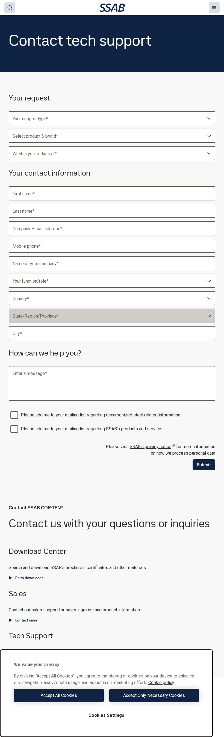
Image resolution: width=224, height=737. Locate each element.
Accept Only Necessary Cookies (154, 695)
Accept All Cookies (59, 695)
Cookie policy (161, 682)
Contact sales (26, 620)
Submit (204, 464)
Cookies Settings (106, 715)
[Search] (9, 7)
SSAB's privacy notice (150, 446)
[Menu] (214, 7)
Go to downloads (29, 577)
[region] (106, 693)
